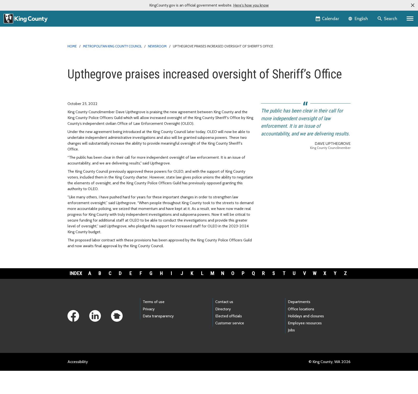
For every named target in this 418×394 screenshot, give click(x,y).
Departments (299, 301)
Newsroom (157, 46)
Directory (223, 309)
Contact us (224, 301)
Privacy (149, 309)
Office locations (301, 309)
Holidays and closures (306, 316)
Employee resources (305, 323)
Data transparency (158, 316)
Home (72, 46)
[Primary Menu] (410, 19)
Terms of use (153, 301)
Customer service (229, 323)
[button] (412, 5)
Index (76, 273)
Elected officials (228, 316)
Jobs (291, 330)
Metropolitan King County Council (112, 46)
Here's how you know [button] (251, 5)
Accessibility (77, 361)
